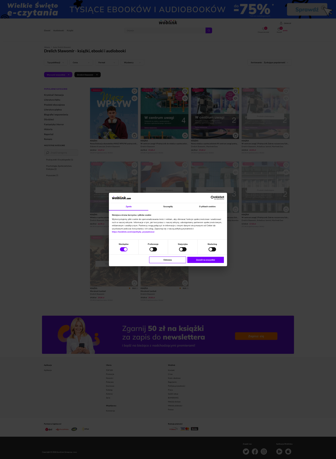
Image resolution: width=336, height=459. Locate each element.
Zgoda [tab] (129, 206)
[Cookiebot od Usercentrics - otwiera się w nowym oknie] (212, 198)
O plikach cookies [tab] (207, 206)
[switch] (153, 249)
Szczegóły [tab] (168, 206)
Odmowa (167, 260)
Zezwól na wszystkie (205, 260)
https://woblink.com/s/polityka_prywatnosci (133, 232)
